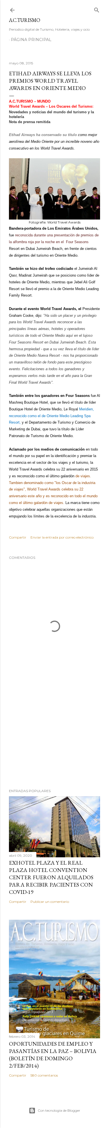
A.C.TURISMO (24, 20)
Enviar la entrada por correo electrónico (62, 537)
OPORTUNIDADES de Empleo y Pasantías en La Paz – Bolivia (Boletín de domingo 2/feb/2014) (52, 1054)
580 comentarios (44, 1075)
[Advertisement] (54, 739)
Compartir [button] (17, 537)
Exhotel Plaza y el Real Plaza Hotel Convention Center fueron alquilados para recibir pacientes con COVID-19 (51, 877)
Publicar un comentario (49, 901)
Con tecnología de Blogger (59, 1110)
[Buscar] (96, 8)
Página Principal (31, 39)
